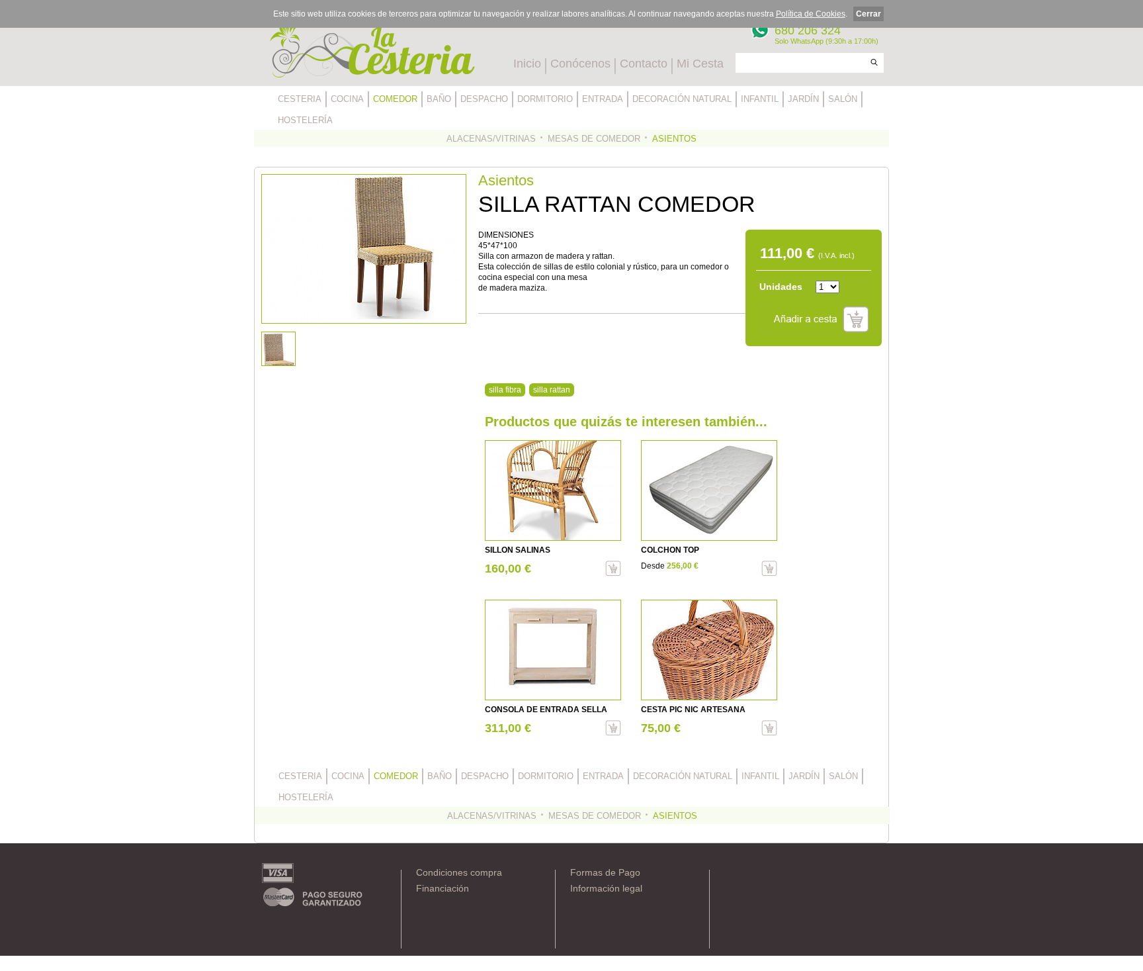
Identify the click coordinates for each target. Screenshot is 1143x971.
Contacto (643, 63)
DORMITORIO (545, 99)
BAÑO (439, 99)
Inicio (527, 63)
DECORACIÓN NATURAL (682, 99)
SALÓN (842, 99)
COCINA (347, 99)
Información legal (606, 888)
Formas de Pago (605, 872)
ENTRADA (602, 99)
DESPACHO (484, 99)
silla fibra (505, 389)
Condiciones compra (459, 872)
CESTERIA (299, 99)
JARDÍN (803, 99)
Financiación (442, 888)
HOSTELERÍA (305, 120)
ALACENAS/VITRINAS (491, 139)
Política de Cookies (810, 14)
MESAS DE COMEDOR (594, 139)
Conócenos (580, 63)
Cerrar (868, 14)
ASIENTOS (674, 139)
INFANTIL (760, 99)
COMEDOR (395, 99)
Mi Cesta (700, 63)
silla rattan (551, 389)
